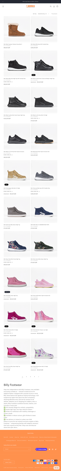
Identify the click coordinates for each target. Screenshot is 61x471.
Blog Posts (41, 440)
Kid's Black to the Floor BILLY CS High (39, 115)
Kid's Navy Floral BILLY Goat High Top (12, 259)
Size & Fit (6, 437)
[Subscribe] (28, 449)
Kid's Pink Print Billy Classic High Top (12, 366)
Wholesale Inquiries (32, 440)
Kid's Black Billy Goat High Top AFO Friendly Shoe (15, 78)
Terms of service (44, 467)
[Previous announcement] (3, 1)
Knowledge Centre (33, 437)
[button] (3, 6)
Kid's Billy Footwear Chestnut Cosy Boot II (13, 44)
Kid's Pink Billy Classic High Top (11, 295)
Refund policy (37, 467)
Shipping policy (52, 467)
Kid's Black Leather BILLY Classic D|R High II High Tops (42, 78)
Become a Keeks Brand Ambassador (48, 437)
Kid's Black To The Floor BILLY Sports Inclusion (14, 151)
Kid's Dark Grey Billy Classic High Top (12, 224)
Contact (11, 437)
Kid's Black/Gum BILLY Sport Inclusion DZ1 (40, 151)
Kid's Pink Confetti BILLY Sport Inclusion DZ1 (40, 295)
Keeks (8, 467)
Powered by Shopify (13, 467)
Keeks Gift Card (24, 437)
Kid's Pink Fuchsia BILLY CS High (11, 330)
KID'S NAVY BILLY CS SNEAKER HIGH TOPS (40, 224)
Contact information (29, 467)
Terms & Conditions (22, 440)
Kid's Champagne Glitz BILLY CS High (12, 188)
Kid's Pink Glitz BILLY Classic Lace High (39, 330)
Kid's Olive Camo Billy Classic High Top (39, 259)
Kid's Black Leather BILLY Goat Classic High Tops (14, 115)
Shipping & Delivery (50, 440)
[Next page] (38, 376)
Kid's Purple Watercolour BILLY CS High (39, 366)
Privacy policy (21, 467)
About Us (17, 437)
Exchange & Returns (11, 440)
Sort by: (35, 13)
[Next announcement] (58, 1)
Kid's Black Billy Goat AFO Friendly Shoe (39, 44)
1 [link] (22, 376)
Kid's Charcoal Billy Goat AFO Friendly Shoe (40, 188)
